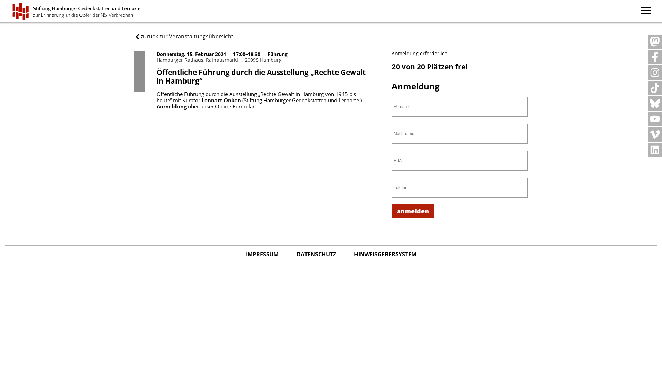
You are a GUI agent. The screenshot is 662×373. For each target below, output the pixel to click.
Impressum (263, 254)
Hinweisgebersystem (385, 254)
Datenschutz (317, 254)
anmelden (413, 211)
